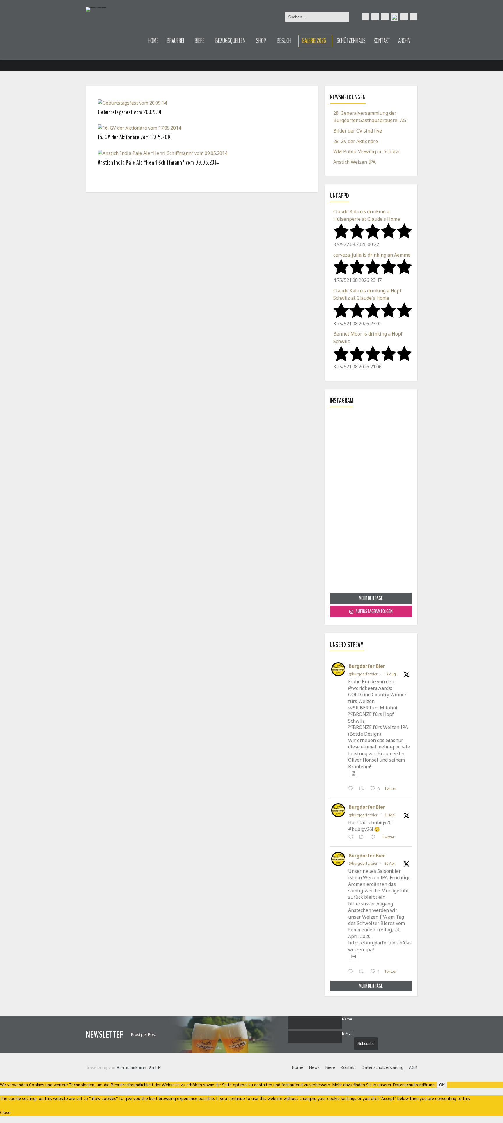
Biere (200, 41)
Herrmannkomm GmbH (138, 1067)
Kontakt (382, 41)
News (314, 1067)
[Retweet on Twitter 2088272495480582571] (363, 789)
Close (5, 1112)
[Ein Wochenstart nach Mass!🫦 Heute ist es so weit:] (371, 502)
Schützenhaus (351, 41)
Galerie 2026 (314, 41)
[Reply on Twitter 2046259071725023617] (352, 972)
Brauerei (175, 41)
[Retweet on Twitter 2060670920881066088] (363, 837)
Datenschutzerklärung (382, 1067)
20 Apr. (390, 863)
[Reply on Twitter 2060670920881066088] (352, 837)
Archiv (404, 41)
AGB (413, 1067)
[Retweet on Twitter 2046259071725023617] (363, 972)
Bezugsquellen (230, 41)
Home (153, 41)
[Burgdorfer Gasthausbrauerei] (96, 9)
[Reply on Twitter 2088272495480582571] (352, 789)
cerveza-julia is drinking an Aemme (371, 255)
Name (347, 1019)
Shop (261, 41)
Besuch (284, 41)
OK (442, 1085)
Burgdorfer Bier (367, 666)
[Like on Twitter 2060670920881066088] (374, 837)
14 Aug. (390, 674)
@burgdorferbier (363, 674)
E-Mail (347, 1033)
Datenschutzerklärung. (414, 1084)
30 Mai (389, 815)
